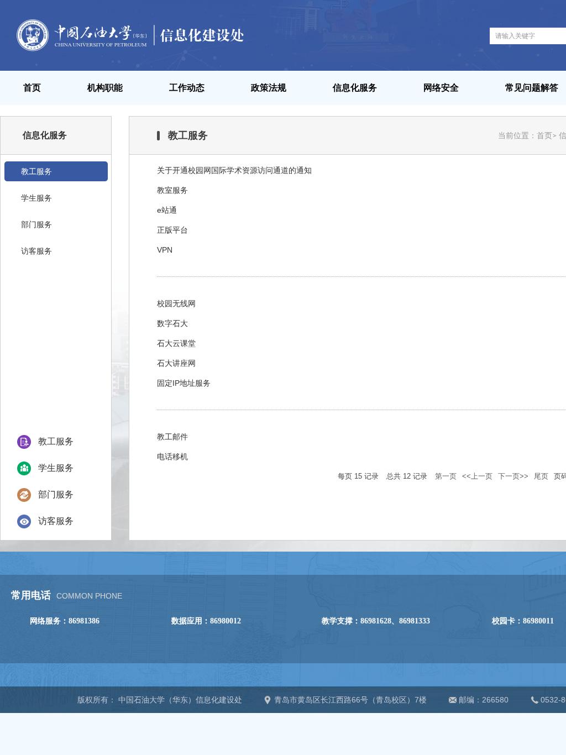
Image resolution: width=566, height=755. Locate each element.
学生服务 (56, 468)
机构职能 (105, 87)
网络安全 (441, 87)
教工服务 (56, 441)
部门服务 (56, 494)
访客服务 (56, 521)
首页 (32, 87)
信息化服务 (355, 87)
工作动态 (187, 87)
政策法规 (268, 87)
